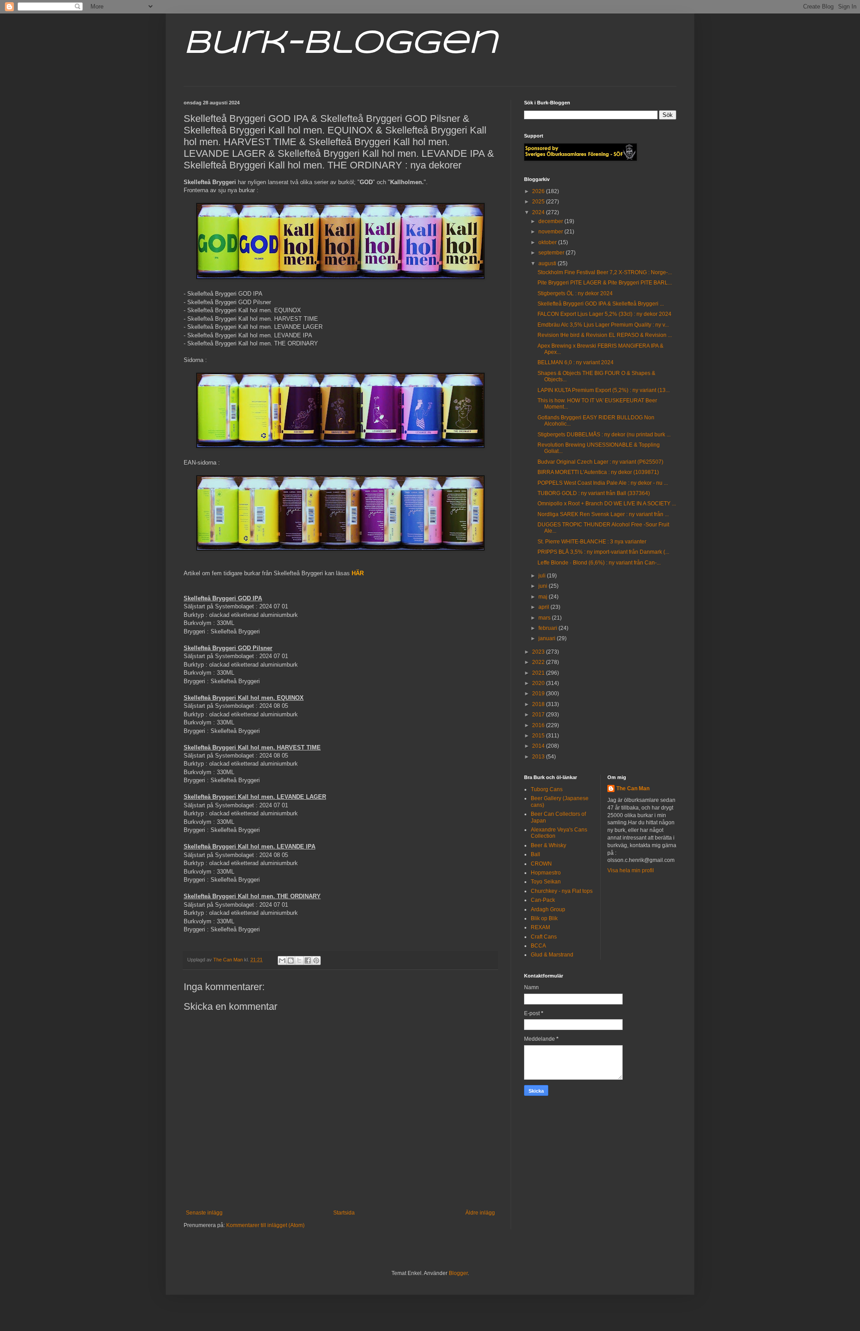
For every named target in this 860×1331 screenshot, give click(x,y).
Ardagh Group (548, 909)
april (544, 607)
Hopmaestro (546, 873)
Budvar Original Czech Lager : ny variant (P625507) (600, 462)
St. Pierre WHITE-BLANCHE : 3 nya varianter (592, 541)
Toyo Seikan (546, 882)
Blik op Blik (544, 918)
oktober (548, 242)
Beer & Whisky (548, 845)
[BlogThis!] (290, 960)
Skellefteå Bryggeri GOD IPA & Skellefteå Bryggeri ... (601, 304)
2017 (539, 714)
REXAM (540, 927)
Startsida (344, 1213)
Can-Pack (543, 900)
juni (543, 586)
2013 (539, 757)
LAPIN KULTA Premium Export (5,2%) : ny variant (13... (604, 390)
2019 (539, 693)
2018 (539, 704)
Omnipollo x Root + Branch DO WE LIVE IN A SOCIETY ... (607, 503)
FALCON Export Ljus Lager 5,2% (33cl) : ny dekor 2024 (604, 314)
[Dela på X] (299, 960)
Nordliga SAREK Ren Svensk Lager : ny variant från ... (603, 514)
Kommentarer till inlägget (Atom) (265, 1225)
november (551, 231)
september (552, 253)
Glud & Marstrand (552, 955)
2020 (539, 683)
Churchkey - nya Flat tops (562, 891)
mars (545, 618)
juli (542, 576)
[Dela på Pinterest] (316, 960)
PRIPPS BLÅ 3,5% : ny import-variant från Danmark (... (603, 552)
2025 (539, 201)
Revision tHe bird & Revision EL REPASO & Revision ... (605, 335)
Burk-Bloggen (341, 44)
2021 (539, 673)
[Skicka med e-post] (282, 960)
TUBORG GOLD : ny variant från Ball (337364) (594, 493)
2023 (539, 652)
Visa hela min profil (630, 870)
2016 (539, 725)
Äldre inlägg (480, 1213)
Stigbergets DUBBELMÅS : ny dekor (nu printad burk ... (604, 434)
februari (548, 628)
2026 (539, 191)
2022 (539, 662)
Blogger (458, 1273)
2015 (539, 735)
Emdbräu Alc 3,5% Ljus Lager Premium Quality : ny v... (603, 325)
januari (547, 638)
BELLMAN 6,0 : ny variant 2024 (576, 362)
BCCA (538, 946)
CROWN (541, 864)
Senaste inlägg (204, 1213)
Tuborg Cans (547, 789)
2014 (539, 746)
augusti (548, 263)
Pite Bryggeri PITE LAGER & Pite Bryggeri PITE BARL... (605, 283)
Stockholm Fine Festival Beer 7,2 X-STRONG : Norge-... (605, 272)
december (551, 221)
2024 (539, 212)
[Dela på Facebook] (307, 960)
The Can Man (632, 788)
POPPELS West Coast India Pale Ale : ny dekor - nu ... (603, 483)
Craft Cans (544, 937)
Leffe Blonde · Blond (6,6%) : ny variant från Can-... (599, 563)
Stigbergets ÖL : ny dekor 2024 (575, 293)
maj (543, 597)
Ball (535, 854)
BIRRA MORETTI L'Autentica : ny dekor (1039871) (598, 472)
